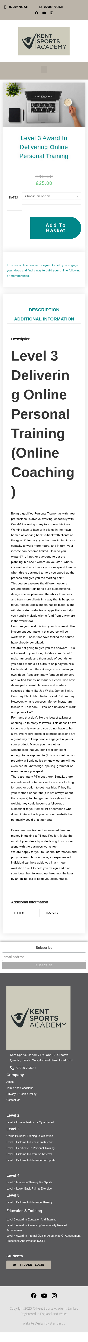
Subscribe (44, 947)
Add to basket (55, 227)
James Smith (63, 690)
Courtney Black (21, 696)
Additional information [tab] (44, 318)
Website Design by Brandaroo (44, 1323)
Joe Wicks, (46, 690)
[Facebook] (36, 13)
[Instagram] (54, 1295)
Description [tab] (44, 309)
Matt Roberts (42, 696)
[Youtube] (44, 13)
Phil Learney (66, 696)
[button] (44, 69)
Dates (13, 197)
